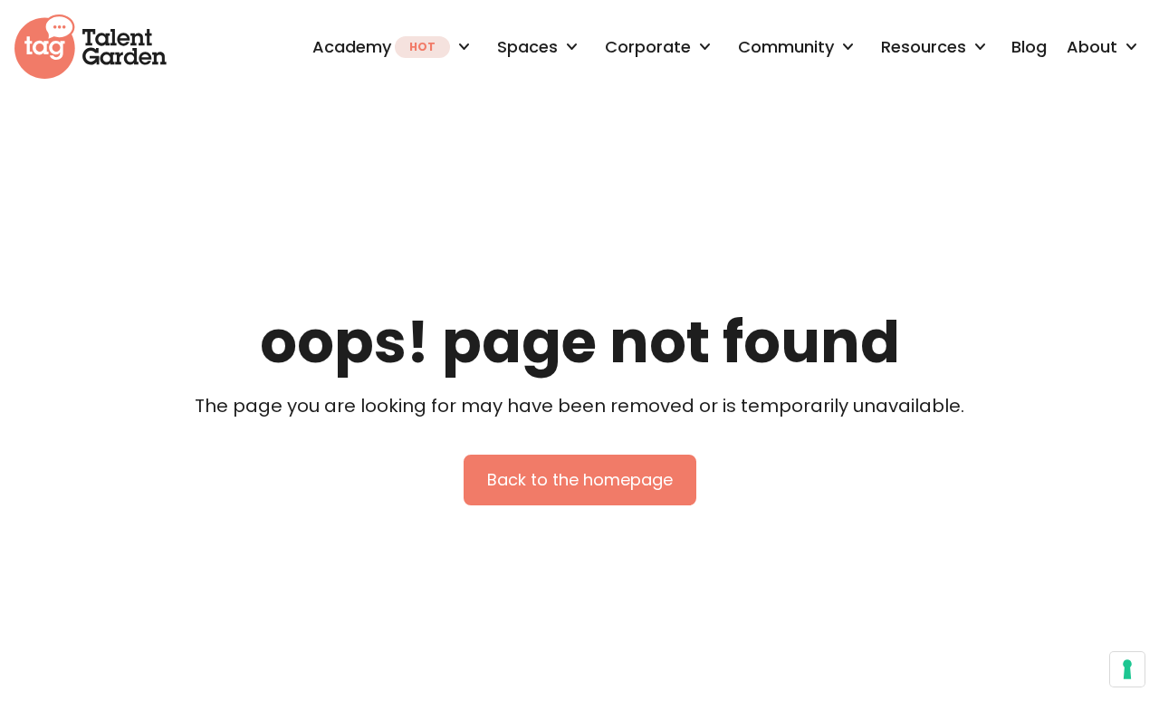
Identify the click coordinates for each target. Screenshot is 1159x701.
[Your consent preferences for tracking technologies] (1127, 669)
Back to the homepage (580, 479)
